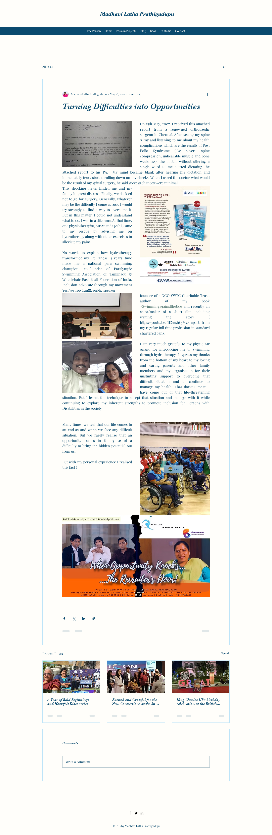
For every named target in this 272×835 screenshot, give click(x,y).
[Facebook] (130, 813)
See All (225, 653)
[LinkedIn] (142, 813)
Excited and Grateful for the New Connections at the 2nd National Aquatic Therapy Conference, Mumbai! (134, 702)
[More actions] (207, 94)
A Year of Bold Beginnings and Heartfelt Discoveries (68, 702)
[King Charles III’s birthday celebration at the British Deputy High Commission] (200, 677)
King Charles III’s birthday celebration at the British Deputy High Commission (198, 702)
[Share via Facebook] (64, 619)
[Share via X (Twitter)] (74, 619)
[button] (224, 66)
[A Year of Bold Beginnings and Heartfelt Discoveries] (71, 677)
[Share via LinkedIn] (84, 619)
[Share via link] (93, 619)
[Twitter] (136, 813)
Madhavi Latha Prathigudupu (137, 14)
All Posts (47, 67)
